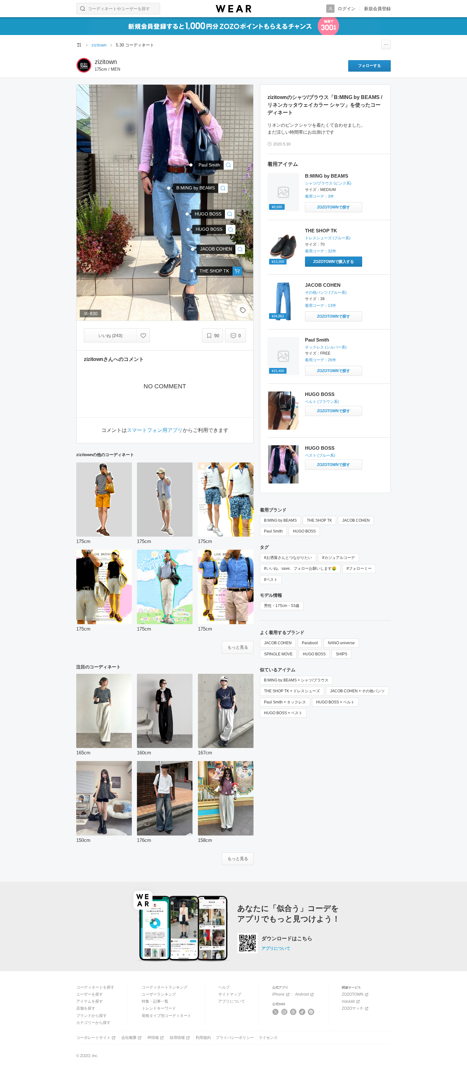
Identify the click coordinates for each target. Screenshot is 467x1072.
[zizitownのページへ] (83, 65)
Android (302, 994)
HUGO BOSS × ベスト (283, 713)
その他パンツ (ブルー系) (326, 292)
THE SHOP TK (321, 230)
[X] (275, 1012)
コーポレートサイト (93, 1037)
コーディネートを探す (95, 987)
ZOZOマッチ (352, 1008)
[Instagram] (284, 1012)
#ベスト (271, 579)
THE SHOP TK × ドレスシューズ (292, 691)
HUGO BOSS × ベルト (335, 702)
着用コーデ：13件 (320, 305)
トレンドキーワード (159, 1008)
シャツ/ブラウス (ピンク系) (328, 183)
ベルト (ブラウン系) (322, 401)
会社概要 (129, 1037)
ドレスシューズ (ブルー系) (327, 238)
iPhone (278, 994)
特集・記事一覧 (155, 1001)
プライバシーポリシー (235, 1038)
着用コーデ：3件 (319, 196)
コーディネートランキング (164, 987)
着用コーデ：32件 (320, 251)
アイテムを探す (89, 1001)
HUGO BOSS (320, 394)
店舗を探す (85, 1008)
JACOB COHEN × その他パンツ (357, 691)
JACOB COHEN (323, 285)
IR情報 (153, 1037)
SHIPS (341, 654)
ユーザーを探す (89, 994)
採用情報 (177, 1037)
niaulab (348, 1001)
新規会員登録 (377, 8)
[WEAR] (233, 9)
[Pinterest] (311, 1012)
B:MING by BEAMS (326, 176)
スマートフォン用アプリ (155, 430)
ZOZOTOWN (352, 994)
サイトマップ (229, 994)
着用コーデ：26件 (320, 360)
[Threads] (293, 1012)
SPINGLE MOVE (278, 654)
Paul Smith (317, 339)
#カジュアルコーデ (338, 557)
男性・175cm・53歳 (281, 605)
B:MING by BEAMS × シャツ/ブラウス (296, 680)
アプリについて (275, 948)
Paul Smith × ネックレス (285, 702)
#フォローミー (359, 568)
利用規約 (203, 1038)
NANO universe (341, 643)
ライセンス (268, 1038)
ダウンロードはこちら (286, 938)
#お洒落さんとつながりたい (288, 557)
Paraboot (310, 643)
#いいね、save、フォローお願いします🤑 (300, 568)
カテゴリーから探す (93, 1022)
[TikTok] (302, 1012)
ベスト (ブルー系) (320, 455)
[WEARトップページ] (79, 45)
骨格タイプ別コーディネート (166, 1015)
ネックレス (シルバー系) (326, 347)
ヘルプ (224, 987)
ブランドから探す (91, 1015)
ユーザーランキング (159, 994)
